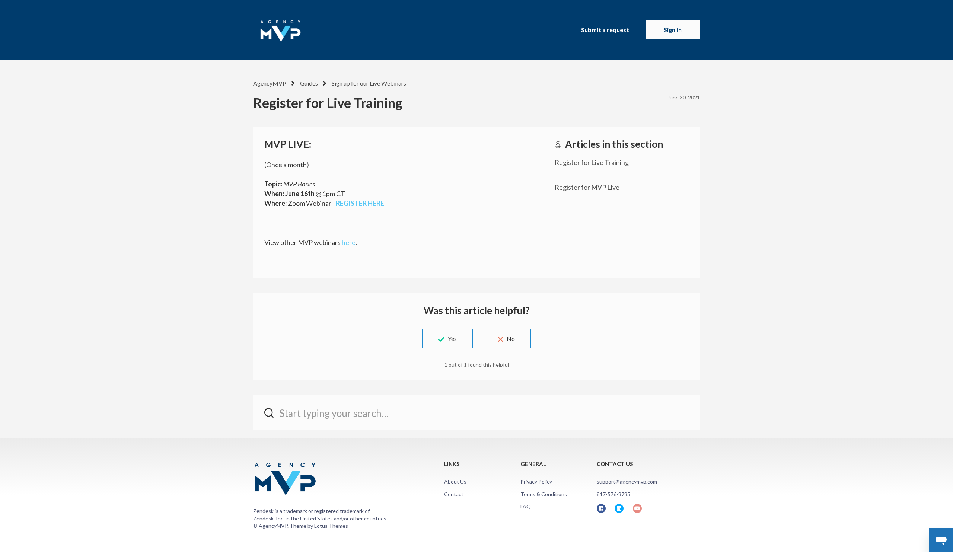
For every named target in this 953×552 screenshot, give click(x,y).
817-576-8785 (613, 494)
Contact (453, 494)
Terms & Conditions (543, 494)
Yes (452, 338)
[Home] (280, 29)
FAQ (525, 506)
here (349, 242)
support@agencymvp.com (627, 481)
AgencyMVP (269, 83)
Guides (309, 83)
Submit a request (605, 29)
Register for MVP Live (587, 187)
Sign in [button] (673, 29)
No (511, 338)
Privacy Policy (536, 481)
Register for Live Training (592, 162)
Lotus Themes (331, 526)
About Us (455, 481)
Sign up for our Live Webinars (369, 83)
